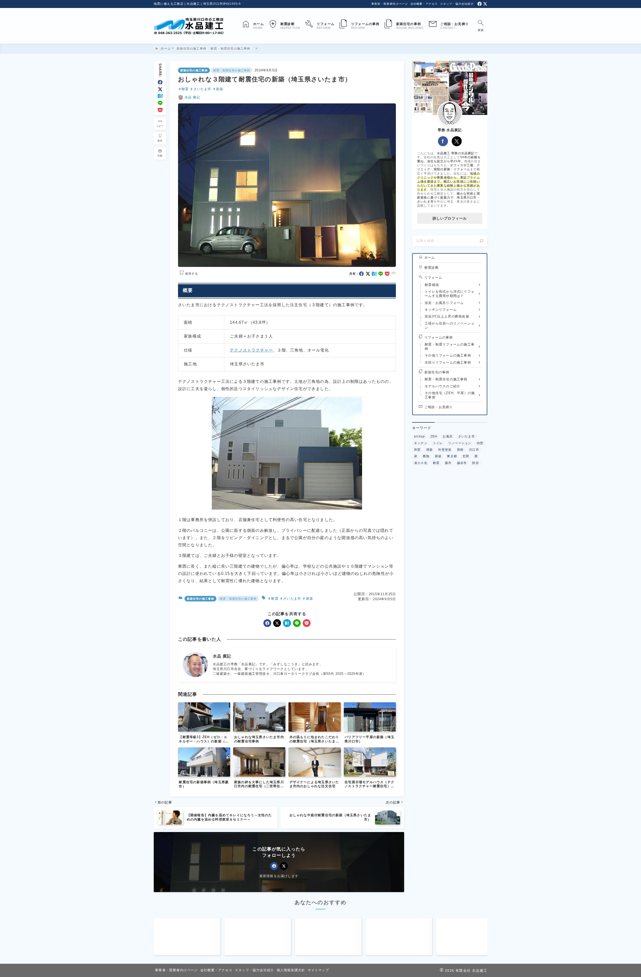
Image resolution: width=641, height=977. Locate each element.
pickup (419, 436)
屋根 (460, 449)
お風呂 (448, 436)
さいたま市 (202, 89)
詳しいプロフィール (450, 218)
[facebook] (479, 4)
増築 (429, 449)
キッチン (420, 442)
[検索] (481, 240)
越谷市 (462, 462)
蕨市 (448, 462)
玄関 (465, 456)
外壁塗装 (444, 449)
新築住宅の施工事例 (194, 70)
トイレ (438, 442)
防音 (475, 462)
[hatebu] (160, 96)
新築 (219, 89)
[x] (485, 4)
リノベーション (459, 442)
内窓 (480, 442)
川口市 (474, 449)
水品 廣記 (192, 97)
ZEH (433, 436)
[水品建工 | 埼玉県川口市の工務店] (189, 26)
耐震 (185, 89)
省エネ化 (420, 462)
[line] (160, 103)
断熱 (426, 456)
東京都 (452, 456)
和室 (417, 449)
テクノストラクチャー (251, 350)
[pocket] (160, 110)
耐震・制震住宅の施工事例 (231, 70)
